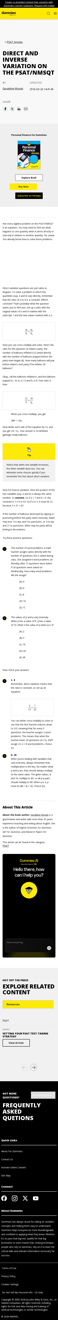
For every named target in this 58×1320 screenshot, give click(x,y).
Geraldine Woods (13, 88)
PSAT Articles (15, 42)
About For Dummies (12, 1151)
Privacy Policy (8, 1276)
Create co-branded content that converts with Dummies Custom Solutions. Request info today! (29, 4)
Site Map (5, 1175)
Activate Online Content (13, 1167)
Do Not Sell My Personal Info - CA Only (22, 1292)
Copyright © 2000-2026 (13, 1299)
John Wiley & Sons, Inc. (41, 1299)
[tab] (28, 1004)
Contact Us (7, 1159)
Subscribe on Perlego (29, 195)
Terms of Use (8, 1268)
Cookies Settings (10, 1284)
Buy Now (23, 186)
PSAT (6, 846)
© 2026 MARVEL (10, 1316)
